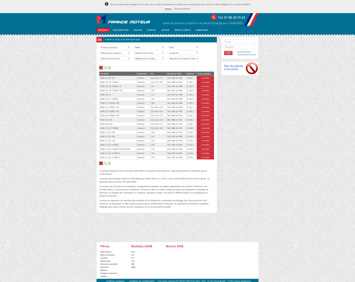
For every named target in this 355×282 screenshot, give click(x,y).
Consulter (205, 78)
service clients (182, 30)
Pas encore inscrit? (244, 51)
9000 (133, 267)
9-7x (133, 261)
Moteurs (104, 270)
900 (132, 264)
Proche (168, 8)
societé (165, 30)
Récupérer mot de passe (246, 54)
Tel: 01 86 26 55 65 (231, 17)
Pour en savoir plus (182, 8)
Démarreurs (105, 261)
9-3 (132, 255)
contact (151, 30)
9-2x (133, 252)
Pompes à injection (108, 273)
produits (103, 30)
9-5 (132, 258)
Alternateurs (105, 252)
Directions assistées (109, 264)
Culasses (104, 258)
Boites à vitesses (107, 255)
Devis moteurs (120, 30)
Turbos (103, 276)
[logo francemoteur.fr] (123, 19)
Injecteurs (104, 267)
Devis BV (137, 30)
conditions (202, 30)
